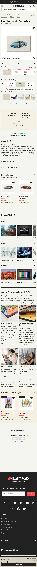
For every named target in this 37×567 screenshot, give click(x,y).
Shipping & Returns (9, 167)
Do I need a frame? (30, 92)
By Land (18, 14)
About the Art (6, 141)
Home (2, 14)
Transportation (10, 14)
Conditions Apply (18, 125)
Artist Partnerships (6, 527)
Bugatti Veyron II (24, 196)
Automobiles (4, 16)
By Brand (12, 16)
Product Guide (32, 67)
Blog (2, 533)
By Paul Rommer (6, 23)
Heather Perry (5, 413)
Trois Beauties (23, 412)
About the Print (7, 161)
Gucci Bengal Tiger (7, 412)
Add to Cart (18, 564)
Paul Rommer (4, 198)
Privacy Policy (5, 524)
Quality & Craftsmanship (8, 521)
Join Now (30, 493)
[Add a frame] (6, 58)
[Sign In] (30, 6)
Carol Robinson (23, 413)
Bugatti (18, 16)
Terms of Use (5, 530)
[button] (7, 72)
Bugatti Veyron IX (6, 196)
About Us (4, 518)
